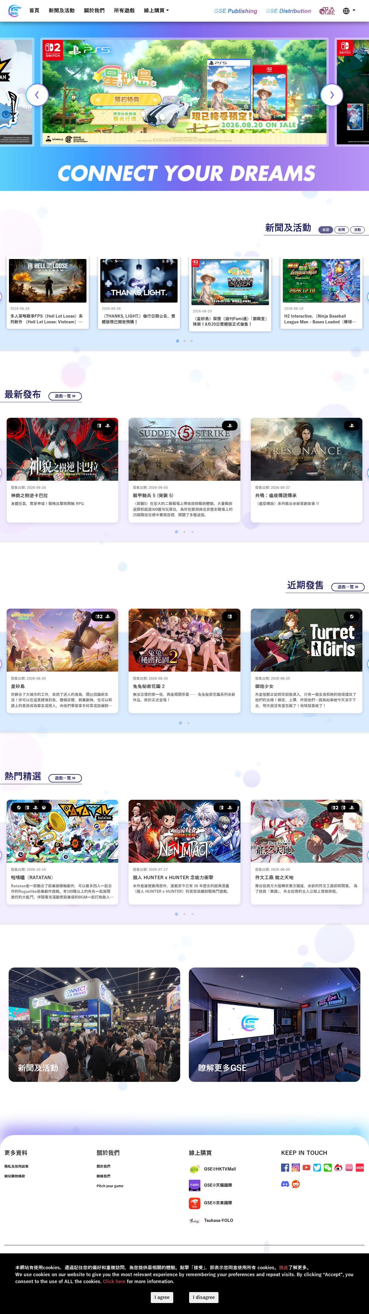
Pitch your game (110, 1186)
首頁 (34, 11)
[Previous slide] (37, 95)
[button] (349, 11)
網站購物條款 (14, 1176)
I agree (162, 1297)
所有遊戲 (124, 11)
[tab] (177, 340)
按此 (283, 1267)
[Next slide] (331, 95)
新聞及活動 (62, 11)
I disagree (204, 1297)
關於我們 (94, 11)
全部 (325, 230)
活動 (357, 230)
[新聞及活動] (94, 1024)
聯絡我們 (103, 1176)
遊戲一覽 (63, 396)
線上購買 (154, 11)
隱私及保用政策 (16, 1166)
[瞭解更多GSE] (274, 1024)
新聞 (341, 230)
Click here (114, 1281)
